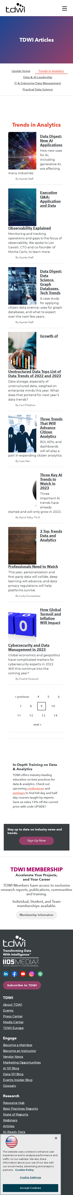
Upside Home (21, 71)
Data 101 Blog (13, 1074)
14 (55, 715)
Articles (8, 1126)
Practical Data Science (38, 89)
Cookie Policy (24, 1169)
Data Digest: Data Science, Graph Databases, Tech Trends (51, 282)
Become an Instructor (19, 1051)
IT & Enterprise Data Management (37, 83)
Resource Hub (14, 1103)
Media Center (13, 1022)
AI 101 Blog (11, 1068)
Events (8, 1010)
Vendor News (13, 1057)
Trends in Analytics (51, 71)
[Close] (56, 1138)
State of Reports (15, 1114)
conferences (35, 788)
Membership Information (37, 915)
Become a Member (17, 1045)
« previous (22, 696)
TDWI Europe (13, 1028)
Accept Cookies (30, 1187)
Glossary (9, 1086)
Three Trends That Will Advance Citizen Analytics (51, 428)
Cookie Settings (30, 1177)
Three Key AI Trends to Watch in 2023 (51, 481)
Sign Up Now (36, 840)
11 (19, 715)
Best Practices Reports (20, 1109)
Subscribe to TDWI (22, 985)
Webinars (10, 1120)
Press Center (13, 1016)
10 (53, 706)
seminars (19, 793)
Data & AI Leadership (37, 77)
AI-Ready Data (14, 1132)
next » (37, 724)
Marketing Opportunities (22, 1062)
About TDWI (12, 1005)
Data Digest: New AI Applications (51, 140)
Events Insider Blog (17, 1080)
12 (31, 715)
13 (43, 715)
